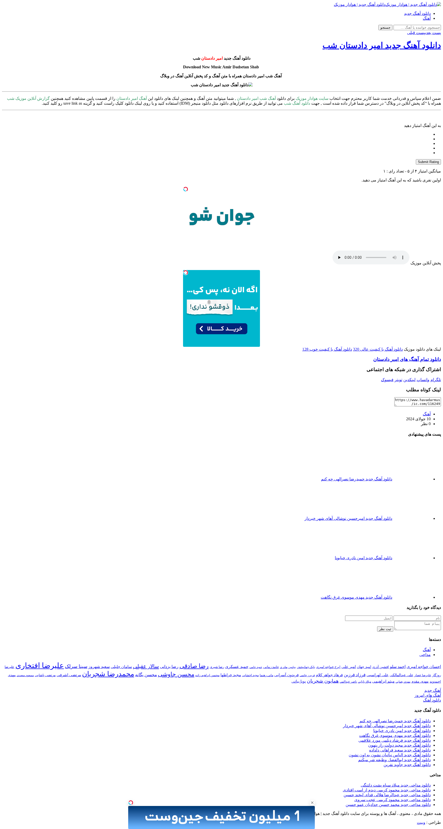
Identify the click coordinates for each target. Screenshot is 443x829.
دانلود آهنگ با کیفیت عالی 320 (378, 349)
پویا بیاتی (298, 681)
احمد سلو (398, 666)
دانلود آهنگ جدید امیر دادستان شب (382, 45)
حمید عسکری (236, 666)
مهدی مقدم (420, 681)
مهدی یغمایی (403, 681)
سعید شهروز (99, 666)
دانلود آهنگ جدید (417, 13)
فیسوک (387, 380)
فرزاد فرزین (355, 674)
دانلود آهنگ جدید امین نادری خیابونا (402, 730)
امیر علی (348, 667)
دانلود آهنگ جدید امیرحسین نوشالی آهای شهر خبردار (387, 726)
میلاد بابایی (364, 681)
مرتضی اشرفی (69, 675)
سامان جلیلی (121, 667)
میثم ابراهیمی (383, 681)
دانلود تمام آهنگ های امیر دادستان (407, 359)
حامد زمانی (271, 667)
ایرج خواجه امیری (328, 667)
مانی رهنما (266, 675)
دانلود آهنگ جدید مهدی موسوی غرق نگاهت (395, 735)
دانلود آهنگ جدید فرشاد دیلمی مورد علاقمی (394, 740)
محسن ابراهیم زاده (207, 675)
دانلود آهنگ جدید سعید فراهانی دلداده (400, 750)
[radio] (216, 134)
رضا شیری (217, 667)
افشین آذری (380, 667)
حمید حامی (255, 667)
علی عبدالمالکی (401, 675)
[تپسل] (185, 189)
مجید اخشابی (250, 675)
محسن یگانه (146, 674)
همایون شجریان (323, 681)
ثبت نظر (385, 629)
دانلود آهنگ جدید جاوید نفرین (407, 764)
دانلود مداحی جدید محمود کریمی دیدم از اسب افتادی (387, 790)
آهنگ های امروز (428, 695)
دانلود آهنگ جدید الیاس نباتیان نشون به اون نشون (390, 755)
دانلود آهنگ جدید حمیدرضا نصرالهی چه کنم (395, 721)
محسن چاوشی (176, 674)
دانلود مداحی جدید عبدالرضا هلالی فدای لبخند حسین (387, 795)
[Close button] (312, 802)
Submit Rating (428, 162)
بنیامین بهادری (288, 667)
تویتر (398, 380)
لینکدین (409, 380)
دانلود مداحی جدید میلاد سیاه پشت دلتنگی (396, 785)
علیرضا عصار (422, 675)
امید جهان (364, 667)
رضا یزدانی (169, 666)
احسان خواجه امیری (424, 666)
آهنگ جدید (432, 690)
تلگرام (435, 380)
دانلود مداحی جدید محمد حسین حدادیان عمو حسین (388, 804)
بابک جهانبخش (306, 667)
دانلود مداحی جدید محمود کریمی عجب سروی (392, 800)
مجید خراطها (230, 675)
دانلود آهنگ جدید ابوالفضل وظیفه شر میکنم (394, 760)
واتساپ (423, 380)
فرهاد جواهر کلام (329, 675)
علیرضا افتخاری (39, 665)
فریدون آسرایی (286, 675)
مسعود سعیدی (25, 675)
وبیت (421, 822)
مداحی (425, 654)
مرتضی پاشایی (45, 675)
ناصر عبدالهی (348, 681)
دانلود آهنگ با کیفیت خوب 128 (327, 349)
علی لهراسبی (378, 675)
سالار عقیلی (146, 666)
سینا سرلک (76, 666)
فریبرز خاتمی (307, 675)
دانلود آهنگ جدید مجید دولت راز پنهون (399, 745)
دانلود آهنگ (432, 700)
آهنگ (427, 18)
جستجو (385, 27)
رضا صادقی (194, 666)
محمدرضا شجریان (108, 674)
